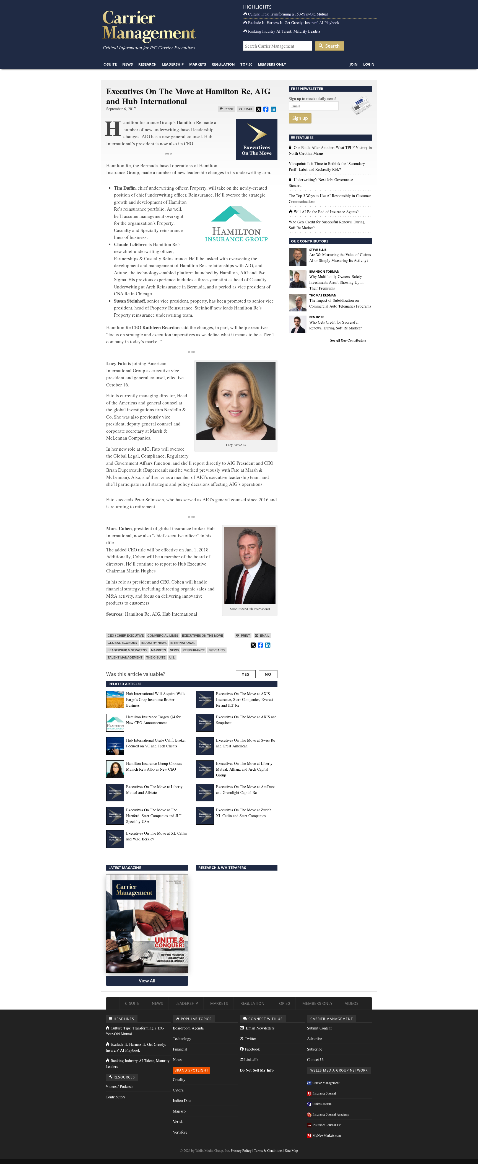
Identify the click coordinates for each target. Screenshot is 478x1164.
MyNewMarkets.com (327, 1135)
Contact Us (315, 1059)
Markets (197, 64)
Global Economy (122, 642)
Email (248, 109)
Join (354, 64)
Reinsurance (194, 650)
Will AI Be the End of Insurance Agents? (326, 211)
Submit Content (319, 1028)
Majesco (179, 1111)
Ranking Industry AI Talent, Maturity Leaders (284, 31)
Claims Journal (322, 1103)
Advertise (314, 1038)
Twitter (250, 1038)
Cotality (179, 1079)
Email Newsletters (259, 1028)
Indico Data (182, 1100)
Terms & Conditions (268, 1150)
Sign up (300, 118)
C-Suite (110, 64)
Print (229, 109)
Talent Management (125, 657)
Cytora (178, 1090)
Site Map (291, 1150)
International (182, 642)
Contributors (115, 1097)
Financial (180, 1049)
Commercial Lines (162, 635)
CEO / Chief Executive (126, 635)
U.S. (172, 657)
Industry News (154, 642)
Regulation (223, 64)
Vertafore (180, 1132)
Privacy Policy (241, 1150)
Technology (182, 1038)
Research (147, 64)
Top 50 (246, 64)
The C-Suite (155, 657)
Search (332, 46)
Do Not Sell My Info (257, 1070)
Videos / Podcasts (119, 1086)
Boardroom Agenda (188, 1028)
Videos (351, 1003)
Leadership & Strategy (127, 650)
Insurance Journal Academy (331, 1114)
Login (369, 64)
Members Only (272, 64)
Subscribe (314, 1049)
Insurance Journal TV (327, 1124)
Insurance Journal (324, 1093)
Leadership (173, 64)
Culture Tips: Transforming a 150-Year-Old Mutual (288, 14)
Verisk (178, 1121)
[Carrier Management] (167, 26)
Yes (246, 674)
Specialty (217, 650)
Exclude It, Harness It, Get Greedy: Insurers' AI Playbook (293, 22)
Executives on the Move (202, 635)
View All (147, 981)
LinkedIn (251, 1059)
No (268, 674)
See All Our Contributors (348, 340)
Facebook (252, 1049)
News (127, 64)
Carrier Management (326, 1082)
